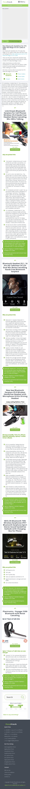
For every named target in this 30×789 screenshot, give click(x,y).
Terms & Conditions (9, 772)
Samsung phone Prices (10, 747)
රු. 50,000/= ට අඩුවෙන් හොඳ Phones (13, 732)
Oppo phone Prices (9, 759)
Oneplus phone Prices (9, 764)
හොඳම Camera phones (10, 738)
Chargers (8, 79)
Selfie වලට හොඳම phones (10, 734)
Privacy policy (7, 774)
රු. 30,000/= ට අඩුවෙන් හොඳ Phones (13, 730)
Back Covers (21, 79)
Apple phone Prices (9, 749)
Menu (22, 1)
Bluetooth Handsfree (8, 74)
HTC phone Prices (8, 755)
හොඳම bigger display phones (11, 740)
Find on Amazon (15, 149)
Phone (7, 2)
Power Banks (21, 76)
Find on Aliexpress (15, 562)
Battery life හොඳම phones (10, 736)
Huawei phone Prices (9, 753)
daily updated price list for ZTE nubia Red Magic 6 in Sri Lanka (15, 54)
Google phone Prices (9, 762)
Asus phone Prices (9, 757)
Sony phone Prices (9, 751)
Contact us (7, 776)
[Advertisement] (15, 24)
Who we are (7, 770)
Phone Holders (21, 74)
